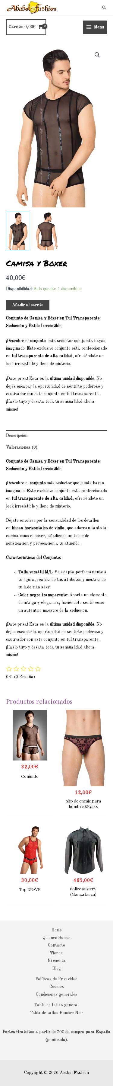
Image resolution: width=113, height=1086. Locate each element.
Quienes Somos (56, 938)
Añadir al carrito (27, 305)
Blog (56, 969)
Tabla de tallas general (56, 1005)
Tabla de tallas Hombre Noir (56, 1013)
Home (57, 930)
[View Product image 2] (47, 231)
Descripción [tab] (16, 436)
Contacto (56, 945)
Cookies (56, 987)
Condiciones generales (56, 995)
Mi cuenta (57, 961)
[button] (104, 7)
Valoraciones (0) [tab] (21, 448)
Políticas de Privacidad (56, 979)
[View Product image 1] (18, 231)
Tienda (56, 953)
